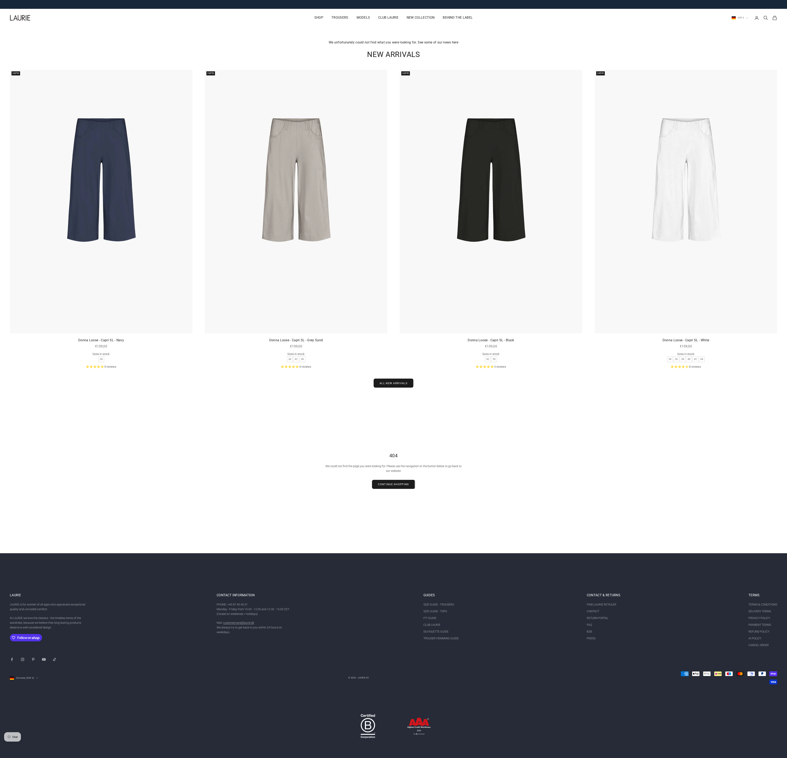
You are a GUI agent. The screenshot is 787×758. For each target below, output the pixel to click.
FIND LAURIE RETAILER (601, 604)
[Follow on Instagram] (22, 659)
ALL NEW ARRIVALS (393, 383)
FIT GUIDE (429, 618)
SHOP (318, 17)
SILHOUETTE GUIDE (435, 631)
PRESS (591, 638)
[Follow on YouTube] (44, 659)
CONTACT (593, 611)
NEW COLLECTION (420, 17)
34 (101, 359)
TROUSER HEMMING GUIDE (441, 638)
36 (676, 359)
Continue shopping (393, 484)
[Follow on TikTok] (54, 659)
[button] (95, 366)
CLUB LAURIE (388, 17)
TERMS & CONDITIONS (762, 604)
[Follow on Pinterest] (33, 659)
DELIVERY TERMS (759, 611)
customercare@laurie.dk (238, 622)
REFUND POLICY (758, 631)
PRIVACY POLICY (759, 618)
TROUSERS (339, 17)
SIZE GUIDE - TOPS (435, 611)
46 (302, 359)
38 (682, 359)
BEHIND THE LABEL (458, 17)
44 (701, 359)
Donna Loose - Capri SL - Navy (101, 340)
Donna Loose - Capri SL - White (686, 340)
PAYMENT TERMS (759, 624)
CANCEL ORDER (758, 645)
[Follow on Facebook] (12, 659)
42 (296, 359)
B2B (589, 631)
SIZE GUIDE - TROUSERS (438, 604)
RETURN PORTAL (597, 618)
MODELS (363, 17)
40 (689, 359)
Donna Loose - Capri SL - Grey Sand (296, 340)
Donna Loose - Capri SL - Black (491, 340)
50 (494, 359)
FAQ (589, 624)
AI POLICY (754, 638)
